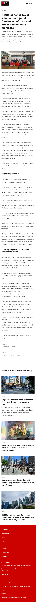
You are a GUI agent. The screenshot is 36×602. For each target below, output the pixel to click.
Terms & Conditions (7, 582)
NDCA (5, 355)
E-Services (5, 542)
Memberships (6, 534)
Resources (5, 552)
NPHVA (19, 355)
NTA (12, 355)
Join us (3, 574)
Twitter (10, 41)
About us (4, 529)
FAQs (3, 590)
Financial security (9, 347)
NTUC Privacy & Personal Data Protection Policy (15, 586)
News (5, 10)
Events (3, 548)
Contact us (5, 556)
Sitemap (3, 593)
